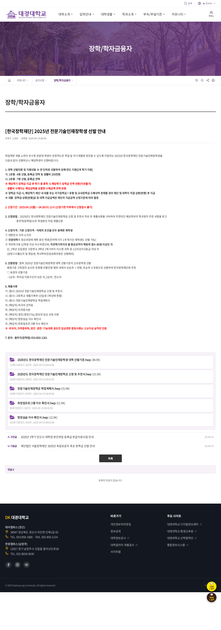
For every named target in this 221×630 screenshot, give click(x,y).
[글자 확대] (196, 80)
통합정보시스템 (176, 545)
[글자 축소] (202, 80)
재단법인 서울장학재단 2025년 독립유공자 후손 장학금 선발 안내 (58, 446)
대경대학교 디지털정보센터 (183, 524)
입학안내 (85, 14)
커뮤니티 (177, 14)
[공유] (207, 80)
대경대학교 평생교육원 (180, 531)
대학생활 (106, 14)
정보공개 (115, 531)
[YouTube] (26, 565)
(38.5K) (58, 360)
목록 (110, 458)
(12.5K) (41, 403)
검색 (190, 3)
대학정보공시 (118, 538)
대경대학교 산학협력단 (180, 538)
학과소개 (128, 14)
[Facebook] (8, 565)
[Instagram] (17, 565)
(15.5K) (59, 374)
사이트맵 (115, 552)
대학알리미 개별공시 (122, 545)
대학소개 (64, 14)
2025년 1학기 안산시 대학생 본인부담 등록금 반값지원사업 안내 (57, 437)
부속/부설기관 (152, 14)
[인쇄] (213, 80)
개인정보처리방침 (120, 524)
